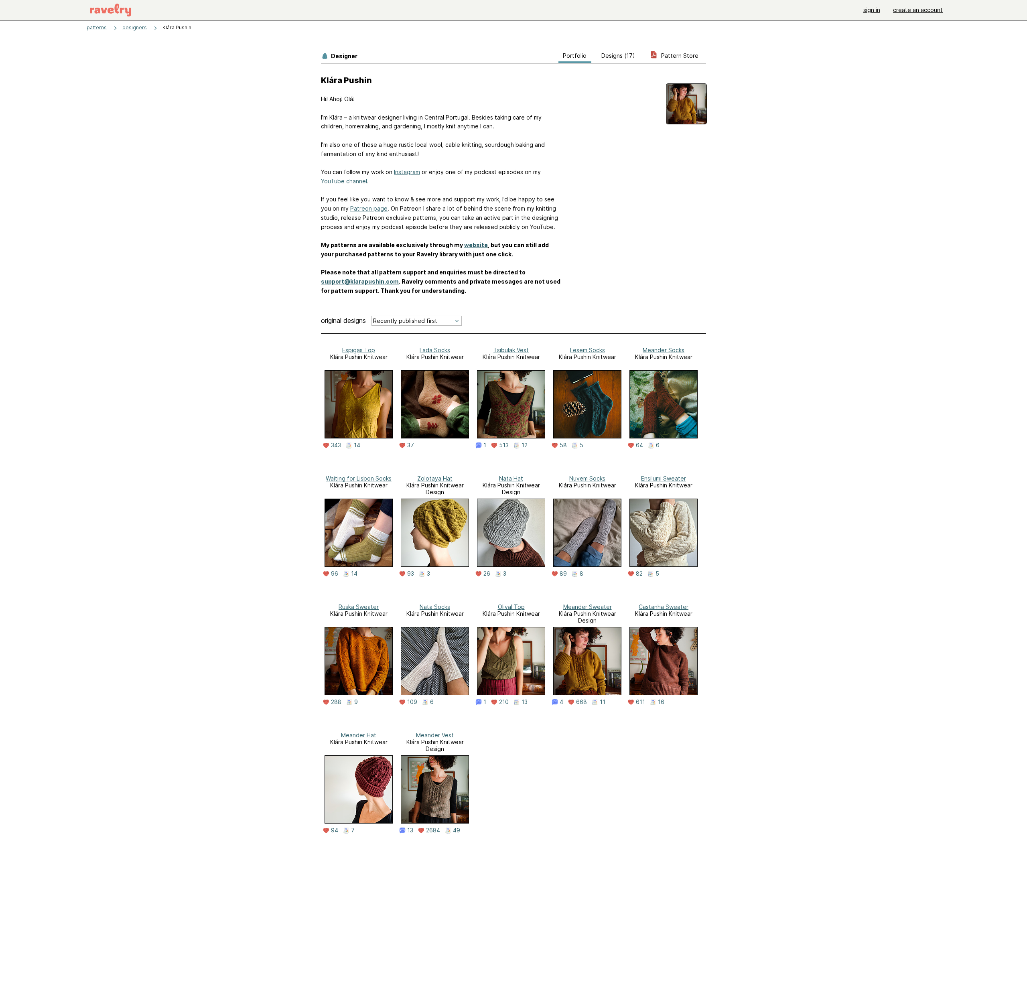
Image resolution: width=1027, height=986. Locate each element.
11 (602, 702)
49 (456, 830)
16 (661, 702)
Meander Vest (435, 735)
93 (410, 573)
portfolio (575, 55)
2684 (433, 830)
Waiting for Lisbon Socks (359, 478)
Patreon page (369, 208)
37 (410, 445)
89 (563, 573)
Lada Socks (435, 350)
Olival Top (511, 606)
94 (334, 830)
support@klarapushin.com (360, 281)
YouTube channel (344, 181)
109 (412, 702)
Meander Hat (358, 735)
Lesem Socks (587, 350)
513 (504, 445)
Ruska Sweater (359, 606)
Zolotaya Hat (435, 478)
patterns (97, 27)
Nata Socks (435, 606)
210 (504, 702)
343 (336, 445)
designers (134, 27)
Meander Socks (663, 350)
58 (563, 445)
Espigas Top (358, 350)
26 (486, 573)
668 (581, 702)
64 (639, 445)
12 (525, 445)
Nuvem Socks (587, 478)
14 (357, 445)
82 (639, 573)
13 (525, 702)
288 (336, 702)
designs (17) (618, 55)
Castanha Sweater (663, 606)
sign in (871, 9)
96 (334, 573)
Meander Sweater (587, 606)
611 (640, 702)
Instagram (407, 171)
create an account (918, 9)
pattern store (679, 55)
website (476, 244)
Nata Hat (511, 478)
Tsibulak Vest (511, 350)
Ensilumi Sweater (663, 478)
